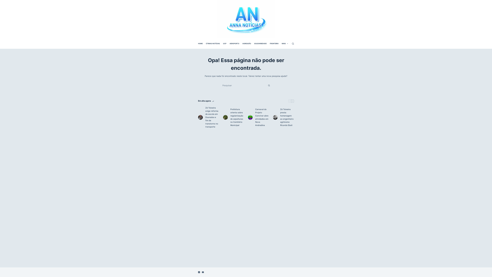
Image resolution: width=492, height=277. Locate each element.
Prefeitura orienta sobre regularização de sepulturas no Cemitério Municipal (236, 117)
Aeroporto (234, 43)
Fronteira (274, 43)
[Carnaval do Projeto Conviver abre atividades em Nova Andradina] (250, 117)
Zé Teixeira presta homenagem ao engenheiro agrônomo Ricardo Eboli (287, 117)
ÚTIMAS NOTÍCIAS (213, 43)
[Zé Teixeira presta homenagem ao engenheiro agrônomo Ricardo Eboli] (275, 117)
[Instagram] (199, 272)
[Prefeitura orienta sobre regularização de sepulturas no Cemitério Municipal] (225, 117)
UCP (224, 43)
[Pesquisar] (293, 44)
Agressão (246, 43)
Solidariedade (260, 43)
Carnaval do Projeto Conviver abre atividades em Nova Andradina (261, 117)
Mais (284, 43)
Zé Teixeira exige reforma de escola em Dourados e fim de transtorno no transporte (211, 117)
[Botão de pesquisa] (268, 85)
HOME (200, 43)
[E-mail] (203, 272)
